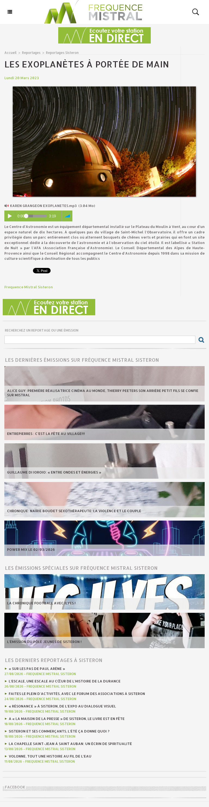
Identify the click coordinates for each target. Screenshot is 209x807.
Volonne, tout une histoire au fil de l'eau (50, 756)
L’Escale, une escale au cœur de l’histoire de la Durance (65, 681)
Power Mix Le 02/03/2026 (31, 549)
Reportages (31, 53)
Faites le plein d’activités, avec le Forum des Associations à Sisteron (77, 693)
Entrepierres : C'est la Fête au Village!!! (46, 433)
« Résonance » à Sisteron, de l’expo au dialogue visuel (62, 706)
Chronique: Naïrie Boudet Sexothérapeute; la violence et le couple (74, 511)
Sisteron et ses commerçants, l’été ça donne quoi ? (59, 731)
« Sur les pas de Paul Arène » (37, 668)
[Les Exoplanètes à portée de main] (104, 88)
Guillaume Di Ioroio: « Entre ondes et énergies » (54, 472)
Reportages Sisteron (62, 53)
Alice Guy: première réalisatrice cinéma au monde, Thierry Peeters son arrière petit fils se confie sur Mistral (102, 392)
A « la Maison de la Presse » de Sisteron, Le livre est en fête (67, 718)
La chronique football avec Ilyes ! (41, 603)
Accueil (10, 53)
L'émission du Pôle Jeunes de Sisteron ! (44, 641)
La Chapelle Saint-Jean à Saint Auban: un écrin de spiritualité (70, 743)
